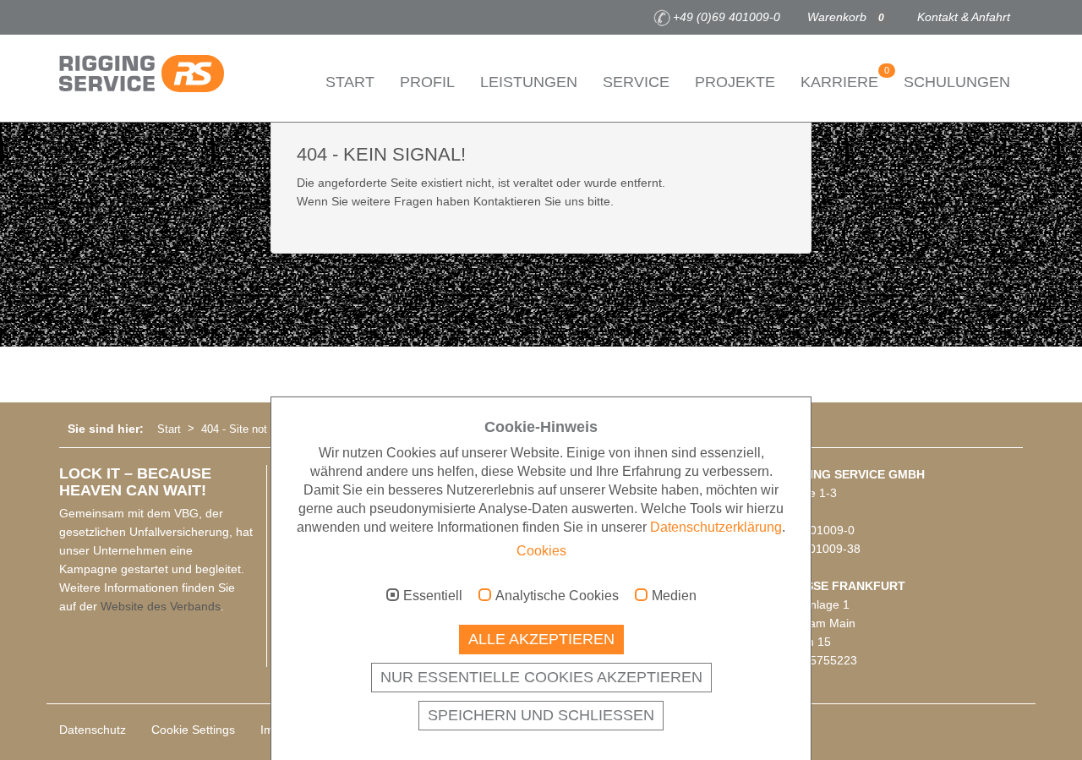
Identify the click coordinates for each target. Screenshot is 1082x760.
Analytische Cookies (557, 595)
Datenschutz (92, 729)
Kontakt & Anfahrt (963, 17)
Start (349, 82)
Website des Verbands (161, 606)
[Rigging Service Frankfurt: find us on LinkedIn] (144, 17)
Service (636, 82)
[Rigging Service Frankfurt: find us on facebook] (68, 17)
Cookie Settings (193, 729)
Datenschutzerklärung (716, 527)
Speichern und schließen (541, 715)
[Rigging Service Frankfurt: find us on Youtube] (119, 17)
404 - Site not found (249, 429)
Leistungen (528, 82)
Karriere (845, 77)
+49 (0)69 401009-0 (726, 17)
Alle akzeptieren (541, 639)
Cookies (541, 551)
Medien (674, 595)
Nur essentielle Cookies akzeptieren (541, 677)
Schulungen (957, 82)
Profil (427, 82)
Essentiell (432, 595)
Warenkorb (845, 17)
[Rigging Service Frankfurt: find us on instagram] (94, 17)
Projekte (735, 82)
